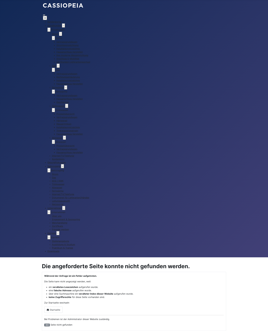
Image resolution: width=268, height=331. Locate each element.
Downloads (53, 251)
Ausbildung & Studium (63, 244)
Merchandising (59, 222)
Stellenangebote (60, 241)
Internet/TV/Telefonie (63, 155)
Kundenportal (54, 21)
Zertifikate (57, 226)
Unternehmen (54, 208)
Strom (55, 34)
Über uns (56, 216)
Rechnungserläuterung (68, 77)
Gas (54, 65)
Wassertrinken (63, 124)
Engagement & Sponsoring (66, 219)
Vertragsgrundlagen (66, 41)
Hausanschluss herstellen (69, 52)
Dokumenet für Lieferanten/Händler (70, 197)
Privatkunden (54, 25)
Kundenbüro (58, 159)
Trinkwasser (58, 106)
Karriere (51, 233)
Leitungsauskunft (61, 201)
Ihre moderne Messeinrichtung (72, 55)
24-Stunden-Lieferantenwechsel (73, 62)
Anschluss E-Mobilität (67, 58)
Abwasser (57, 137)
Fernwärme (58, 87)
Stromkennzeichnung (67, 45)
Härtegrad (61, 120)
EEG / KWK (58, 180)
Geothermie (62, 102)
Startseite (54, 309)
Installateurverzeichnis (68, 48)
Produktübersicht (65, 113)
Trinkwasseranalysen (67, 130)
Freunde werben (60, 229)
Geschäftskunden (56, 162)
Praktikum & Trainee (62, 247)
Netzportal (57, 204)
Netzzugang (53, 166)
